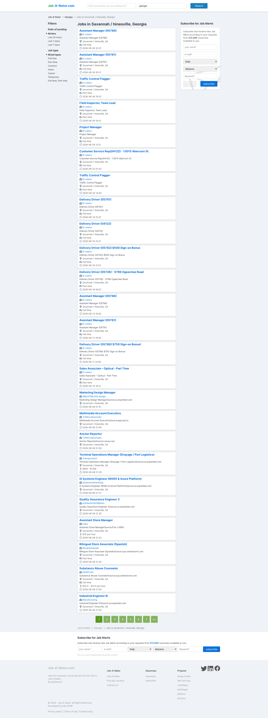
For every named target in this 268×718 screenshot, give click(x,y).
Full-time (52, 58)
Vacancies (150, 676)
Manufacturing (90, 599)
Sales (85, 524)
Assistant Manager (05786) (98, 30)
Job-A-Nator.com (61, 668)
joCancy (181, 698)
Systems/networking (93, 482)
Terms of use (70, 711)
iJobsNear (182, 685)
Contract (52, 65)
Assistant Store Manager (96, 520)
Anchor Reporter (90, 433)
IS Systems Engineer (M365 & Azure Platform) (110, 478)
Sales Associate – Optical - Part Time (104, 368)
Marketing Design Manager (97, 392)
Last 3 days (54, 41)
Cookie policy (86, 711)
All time (52, 33)
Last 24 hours (55, 37)
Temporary (53, 77)
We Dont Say (183, 680)
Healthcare (88, 572)
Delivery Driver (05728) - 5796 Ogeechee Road (111, 272)
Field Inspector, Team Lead (97, 103)
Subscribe (150, 680)
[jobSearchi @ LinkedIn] (210, 668)
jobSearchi (56, 682)
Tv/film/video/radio (92, 417)
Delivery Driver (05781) (95, 199)
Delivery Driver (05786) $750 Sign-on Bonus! (110, 344)
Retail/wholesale (91, 548)
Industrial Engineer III (93, 595)
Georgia (69, 17)
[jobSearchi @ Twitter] (203, 668)
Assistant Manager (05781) (97, 54)
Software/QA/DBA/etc (94, 503)
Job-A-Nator (54, 17)
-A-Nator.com (61, 6)
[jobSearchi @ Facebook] (217, 668)
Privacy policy (55, 711)
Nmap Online (184, 676)
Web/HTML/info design (94, 396)
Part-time (52, 62)
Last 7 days (54, 44)
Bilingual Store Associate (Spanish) (103, 544)
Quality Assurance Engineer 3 (99, 499)
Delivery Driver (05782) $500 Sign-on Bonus (109, 247)
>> (154, 619)
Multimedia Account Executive (100, 413)
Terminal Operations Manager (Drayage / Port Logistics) (116, 454)
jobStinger (182, 689)
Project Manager (90, 127)
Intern (51, 69)
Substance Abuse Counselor (98, 568)
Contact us (112, 685)
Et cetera (87, 34)
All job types (54, 54)
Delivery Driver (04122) (95, 223)
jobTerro (181, 694)
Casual (51, 73)
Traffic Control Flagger (94, 78)
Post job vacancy (115, 680)
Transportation (90, 458)
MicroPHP (68, 706)
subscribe (208, 84)
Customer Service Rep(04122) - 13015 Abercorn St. (114, 151)
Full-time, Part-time (57, 80)
